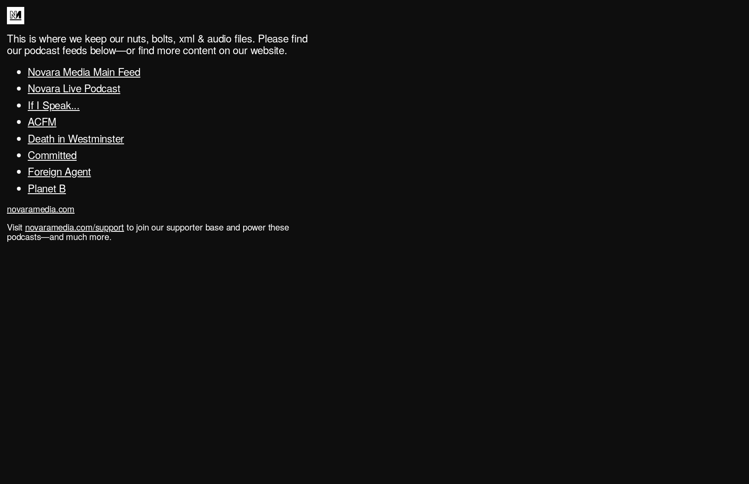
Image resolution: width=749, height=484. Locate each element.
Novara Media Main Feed (84, 71)
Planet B (47, 187)
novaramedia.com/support (74, 227)
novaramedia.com (41, 208)
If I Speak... (54, 104)
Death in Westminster (76, 138)
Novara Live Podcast (74, 87)
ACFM (42, 121)
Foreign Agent (59, 171)
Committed (52, 154)
